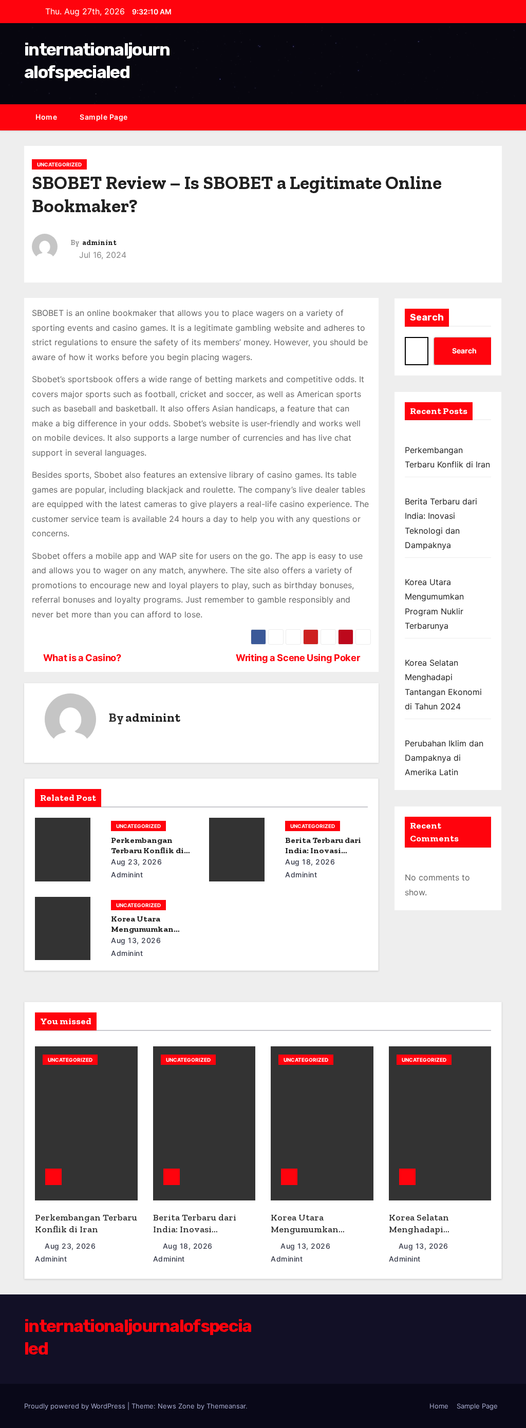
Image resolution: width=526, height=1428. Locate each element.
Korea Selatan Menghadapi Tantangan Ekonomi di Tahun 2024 (439, 1235)
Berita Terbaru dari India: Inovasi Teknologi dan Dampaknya (194, 1235)
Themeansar (226, 1406)
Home (46, 116)
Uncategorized (59, 164)
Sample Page (104, 116)
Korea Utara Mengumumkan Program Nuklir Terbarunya (305, 1235)
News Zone (176, 1406)
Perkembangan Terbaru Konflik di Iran (147, 850)
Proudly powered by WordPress (75, 1406)
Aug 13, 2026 (136, 940)
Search (427, 317)
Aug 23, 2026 (136, 861)
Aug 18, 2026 (310, 861)
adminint (99, 242)
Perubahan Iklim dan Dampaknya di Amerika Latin (444, 758)
